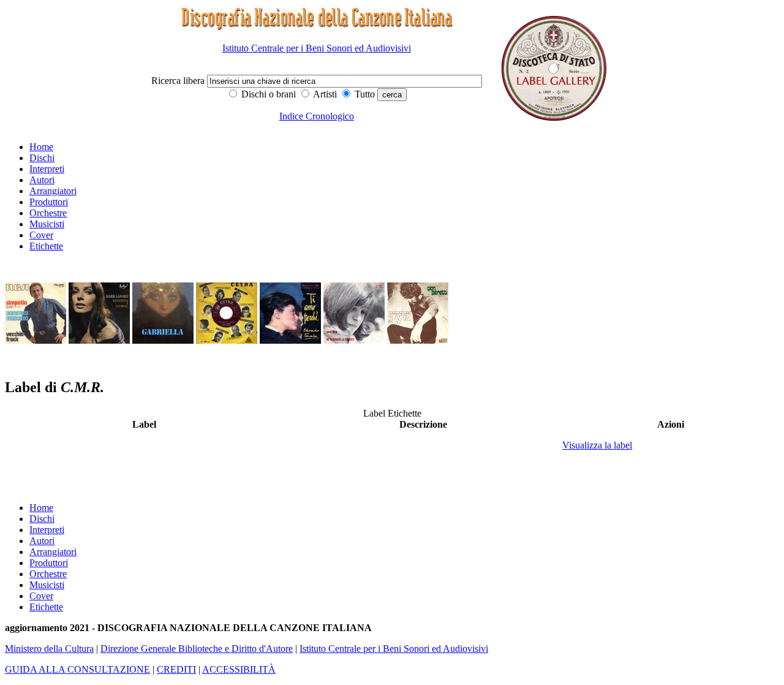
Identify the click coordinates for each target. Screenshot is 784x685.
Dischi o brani (267, 94)
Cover (41, 235)
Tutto (363, 94)
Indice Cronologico (316, 116)
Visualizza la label (597, 445)
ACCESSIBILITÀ (239, 669)
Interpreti (46, 169)
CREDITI (176, 669)
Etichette (46, 246)
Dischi (42, 158)
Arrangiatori (53, 191)
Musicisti (46, 224)
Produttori (48, 202)
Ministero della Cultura (49, 648)
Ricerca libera (179, 80)
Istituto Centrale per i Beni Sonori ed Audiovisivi (316, 48)
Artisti (324, 94)
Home (41, 147)
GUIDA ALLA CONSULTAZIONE (77, 669)
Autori (42, 180)
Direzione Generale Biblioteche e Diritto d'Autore (196, 648)
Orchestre (48, 213)
